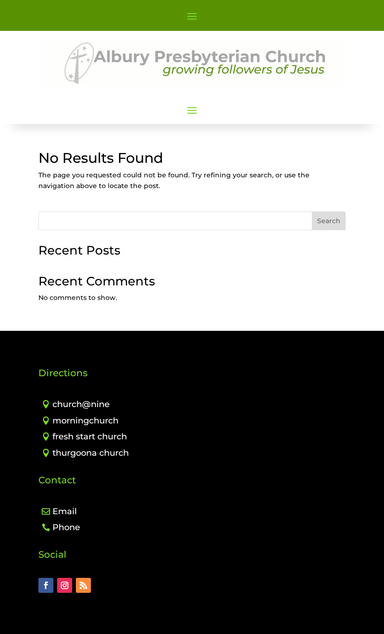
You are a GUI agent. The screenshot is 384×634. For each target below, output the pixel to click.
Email (64, 511)
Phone (66, 527)
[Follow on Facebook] (45, 585)
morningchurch (85, 420)
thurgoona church (90, 453)
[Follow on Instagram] (64, 585)
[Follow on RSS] (83, 585)
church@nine (81, 404)
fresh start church (89, 436)
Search (328, 221)
